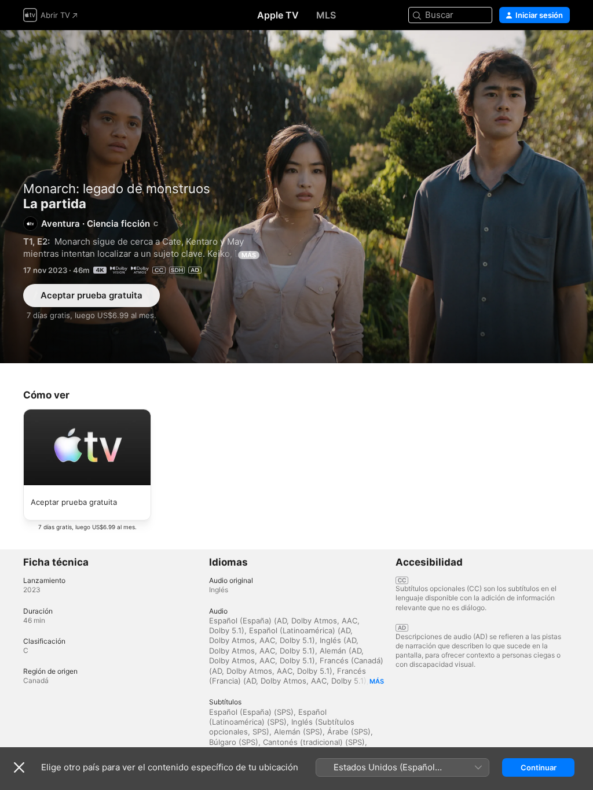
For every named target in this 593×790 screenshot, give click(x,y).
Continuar (539, 767)
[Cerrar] (19, 767)
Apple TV (278, 15)
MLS (326, 15)
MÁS (248, 255)
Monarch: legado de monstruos (116, 188)
